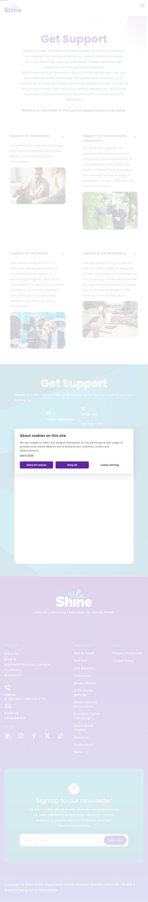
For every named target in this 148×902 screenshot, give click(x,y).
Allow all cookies (36, 465)
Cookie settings (110, 465)
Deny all (72, 465)
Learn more (27, 455)
